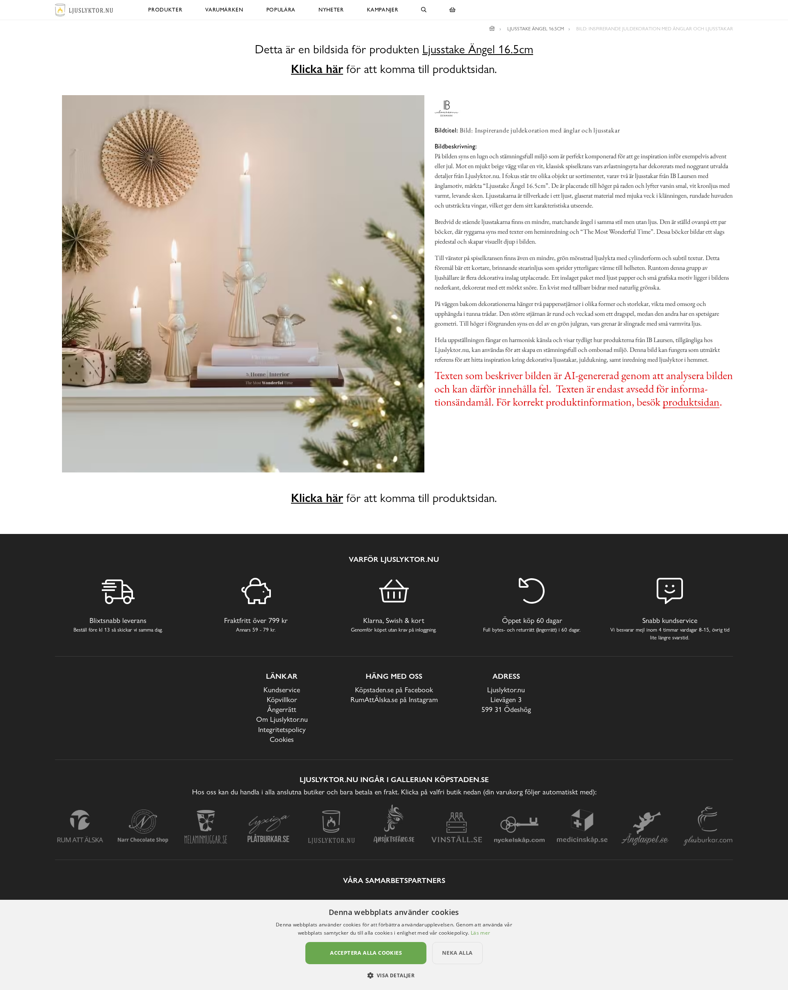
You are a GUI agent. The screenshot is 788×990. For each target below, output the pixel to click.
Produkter (165, 10)
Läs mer (480, 932)
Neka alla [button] (457, 952)
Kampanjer (383, 10)
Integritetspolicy (282, 729)
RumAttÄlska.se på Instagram (394, 699)
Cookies (282, 739)
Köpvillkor (282, 699)
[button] (394, 975)
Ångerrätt (281, 709)
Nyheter (331, 10)
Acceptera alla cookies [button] (366, 952)
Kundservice (281, 689)
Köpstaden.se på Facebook (394, 689)
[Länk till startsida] (492, 29)
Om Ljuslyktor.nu (282, 719)
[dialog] (394, 945)
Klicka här (317, 69)
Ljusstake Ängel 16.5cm (477, 49)
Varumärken (224, 10)
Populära (281, 10)
